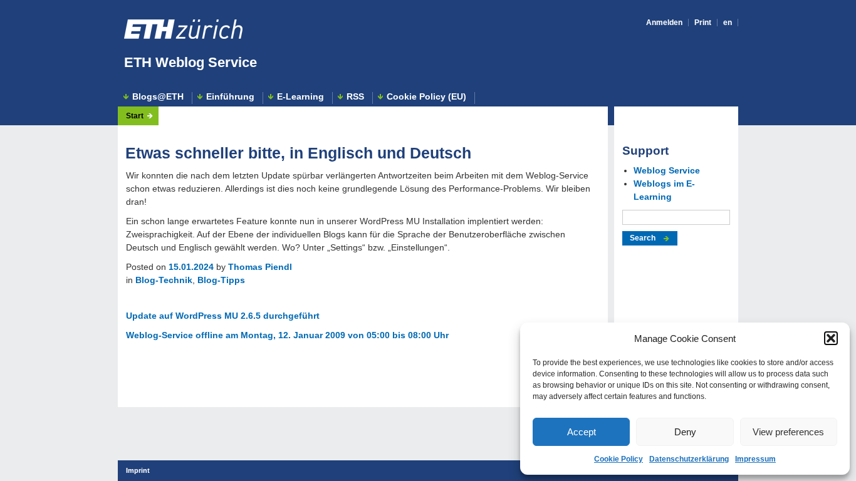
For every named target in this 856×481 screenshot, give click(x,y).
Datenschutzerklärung (689, 459)
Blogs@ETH (158, 96)
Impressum (755, 459)
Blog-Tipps (221, 280)
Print (702, 22)
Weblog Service (667, 170)
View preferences (788, 432)
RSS (355, 96)
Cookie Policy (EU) (426, 96)
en (727, 22)
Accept (581, 432)
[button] (831, 338)
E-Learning (300, 96)
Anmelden (664, 22)
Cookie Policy (618, 459)
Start (135, 116)
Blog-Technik (163, 280)
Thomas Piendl (260, 267)
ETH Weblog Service (190, 62)
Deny (685, 432)
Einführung (230, 96)
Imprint (138, 470)
